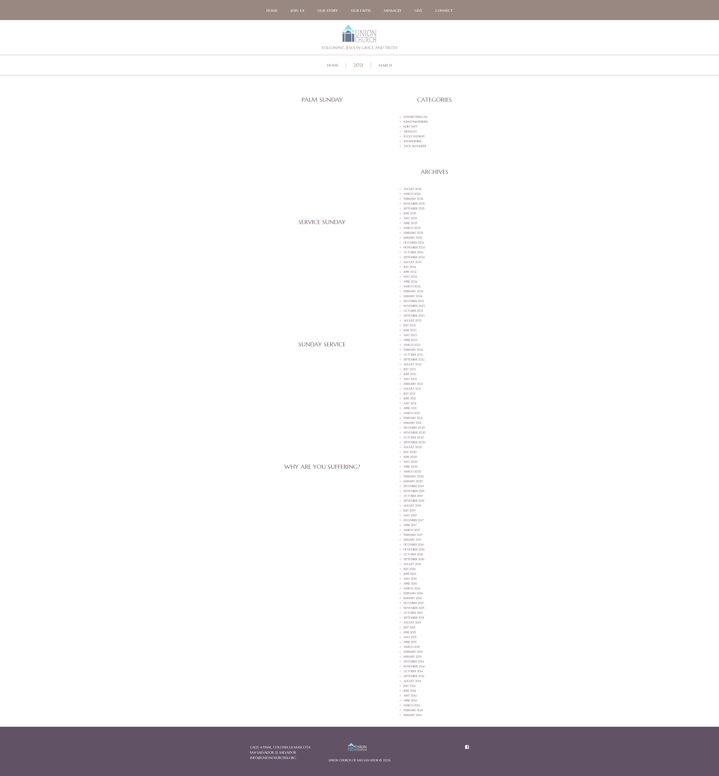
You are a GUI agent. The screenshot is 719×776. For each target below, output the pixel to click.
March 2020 (412, 471)
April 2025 (410, 223)
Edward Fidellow (415, 117)
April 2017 (410, 525)
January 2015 (412, 656)
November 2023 (414, 306)
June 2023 (410, 330)
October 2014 (413, 671)
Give (418, 10)
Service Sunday (322, 222)
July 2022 (410, 369)
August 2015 (412, 622)
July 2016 (410, 569)
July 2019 (409, 510)
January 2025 (413, 237)
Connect (444, 10)
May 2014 (410, 695)
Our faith (361, 10)
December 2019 (414, 486)
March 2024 (412, 286)
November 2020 (415, 432)
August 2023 (412, 320)
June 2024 (410, 272)
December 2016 (414, 544)
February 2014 (413, 710)
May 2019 (410, 515)
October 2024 (413, 252)
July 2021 (409, 393)
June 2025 (410, 213)
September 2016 (414, 559)
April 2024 (410, 281)
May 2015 (410, 637)
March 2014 (412, 705)
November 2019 (414, 491)
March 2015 (412, 647)
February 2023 (413, 349)
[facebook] (467, 747)
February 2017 (413, 535)
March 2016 (412, 588)
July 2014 (409, 686)
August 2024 (412, 262)
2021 (358, 65)
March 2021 (412, 413)
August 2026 (413, 189)
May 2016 (410, 578)
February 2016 (413, 593)
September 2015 (414, 617)
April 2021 (410, 408)
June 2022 (410, 374)
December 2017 (414, 520)
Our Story (327, 10)
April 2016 (410, 583)
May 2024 (410, 276)
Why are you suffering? (322, 466)
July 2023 (410, 325)
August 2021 (412, 388)
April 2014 (410, 700)
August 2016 (412, 564)
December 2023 (414, 301)
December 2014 (414, 661)
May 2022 (410, 379)
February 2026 (413, 198)
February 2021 (413, 418)
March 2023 (412, 345)
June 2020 (410, 457)
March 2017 (412, 530)
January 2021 (412, 423)
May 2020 (411, 462)
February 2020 (414, 476)
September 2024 (414, 257)
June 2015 (410, 632)
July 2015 (409, 627)
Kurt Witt (411, 126)
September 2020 (414, 442)
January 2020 (413, 481)
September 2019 (414, 500)
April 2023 (410, 340)
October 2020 (414, 437)
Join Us (297, 10)
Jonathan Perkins (416, 121)
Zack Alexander (415, 146)
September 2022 (414, 359)
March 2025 (412, 228)
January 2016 (413, 598)
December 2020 (414, 427)
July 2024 (410, 267)
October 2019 (413, 496)
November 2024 (414, 247)
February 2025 (413, 233)
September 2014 (414, 676)
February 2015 (413, 651)
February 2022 (413, 384)
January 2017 (412, 539)
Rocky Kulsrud (414, 136)
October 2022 (413, 354)
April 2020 (411, 466)
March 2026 (412, 194)
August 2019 (412, 505)
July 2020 (410, 452)
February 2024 (413, 291)
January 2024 (413, 296)
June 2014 (410, 690)
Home (271, 10)
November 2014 (414, 666)
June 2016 (410, 574)
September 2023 (414, 315)
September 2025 (414, 208)
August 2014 (412, 681)
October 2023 (413, 310)
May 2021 (410, 403)
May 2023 (410, 335)
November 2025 (414, 203)
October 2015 (413, 613)
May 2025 (410, 218)
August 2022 (412, 364)
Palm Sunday (322, 99)
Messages (392, 10)
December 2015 (414, 603)
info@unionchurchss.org (273, 758)
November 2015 (414, 608)
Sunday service (322, 344)
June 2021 (410, 398)
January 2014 (413, 715)
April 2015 (410, 642)
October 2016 (413, 554)
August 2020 (413, 447)
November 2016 (414, 549)
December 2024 (414, 242)
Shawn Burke (413, 141)
